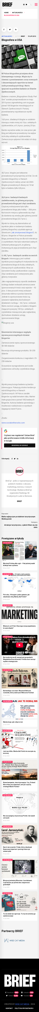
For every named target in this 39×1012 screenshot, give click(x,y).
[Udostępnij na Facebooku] (4, 29)
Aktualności (17, 12)
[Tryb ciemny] (31, 4)
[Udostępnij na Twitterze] (9, 29)
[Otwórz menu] (36, 4)
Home (6, 12)
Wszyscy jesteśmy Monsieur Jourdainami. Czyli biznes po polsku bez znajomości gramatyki (17, 882)
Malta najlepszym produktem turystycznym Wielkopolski (18, 518)
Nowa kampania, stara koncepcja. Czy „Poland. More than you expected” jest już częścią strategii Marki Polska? (19, 784)
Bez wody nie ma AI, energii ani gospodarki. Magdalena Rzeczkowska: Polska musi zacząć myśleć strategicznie (19, 659)
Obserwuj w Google (20, 445)
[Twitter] (14, 459)
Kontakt (9, 1008)
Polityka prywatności (24, 1008)
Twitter (13, 995)
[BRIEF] (19, 471)
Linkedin (28, 992)
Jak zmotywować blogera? (22, 232)
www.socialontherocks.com (13, 423)
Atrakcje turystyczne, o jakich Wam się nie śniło (20, 526)
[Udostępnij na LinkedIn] (15, 29)
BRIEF (23, 36)
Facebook (12, 992)
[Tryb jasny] (24, 4)
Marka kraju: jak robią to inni (13, 722)
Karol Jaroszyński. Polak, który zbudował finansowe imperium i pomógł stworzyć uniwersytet (17, 849)
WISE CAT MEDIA (22, 1004)
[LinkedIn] (17, 459)
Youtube (27, 995)
